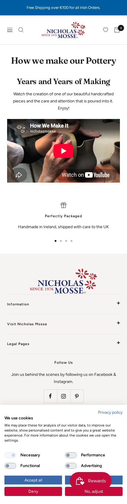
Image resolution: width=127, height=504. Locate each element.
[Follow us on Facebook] (50, 396)
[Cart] (117, 30)
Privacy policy (110, 412)
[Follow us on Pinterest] (77, 396)
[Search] (21, 30)
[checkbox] (10, 455)
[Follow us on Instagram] (63, 396)
